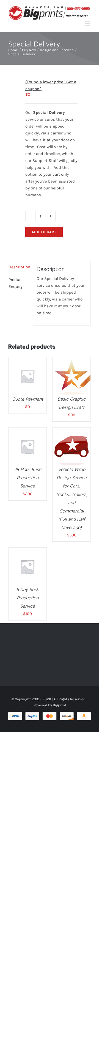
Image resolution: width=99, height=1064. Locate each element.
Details (31, 380)
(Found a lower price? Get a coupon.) (50, 85)
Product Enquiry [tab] (16, 283)
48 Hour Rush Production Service (27, 478)
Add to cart (44, 232)
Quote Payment (27, 399)
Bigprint (59, 705)
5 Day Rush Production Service (27, 598)
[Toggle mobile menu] (88, 23)
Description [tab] (19, 266)
